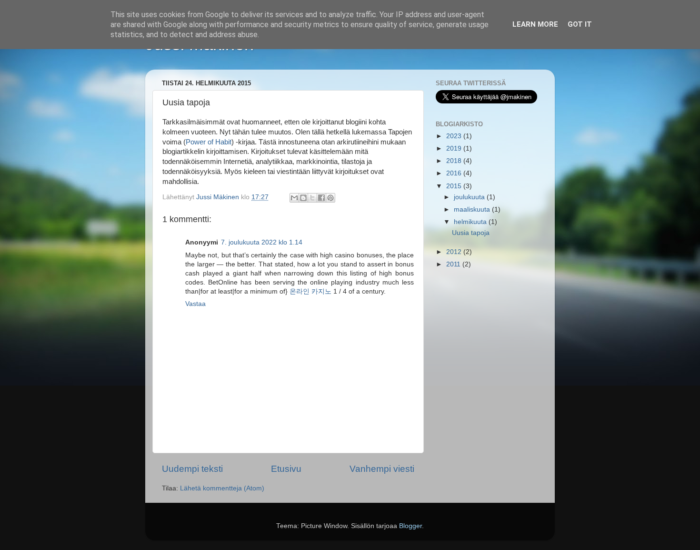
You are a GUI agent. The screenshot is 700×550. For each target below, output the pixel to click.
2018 (454, 160)
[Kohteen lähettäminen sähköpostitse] (294, 198)
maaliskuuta (473, 209)
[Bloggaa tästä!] (303, 198)
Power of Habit (208, 142)
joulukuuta (470, 197)
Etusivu (286, 469)
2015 (454, 186)
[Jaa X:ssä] (312, 198)
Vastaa (195, 303)
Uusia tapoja (471, 232)
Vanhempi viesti (382, 469)
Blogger (410, 526)
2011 (454, 264)
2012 (454, 251)
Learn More (535, 24)
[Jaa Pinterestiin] (330, 198)
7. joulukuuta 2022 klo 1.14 (261, 242)
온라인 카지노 (310, 291)
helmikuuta (471, 221)
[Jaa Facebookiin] (321, 198)
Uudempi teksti (192, 469)
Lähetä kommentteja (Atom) (222, 488)
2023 (454, 136)
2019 (454, 148)
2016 (454, 173)
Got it (580, 24)
